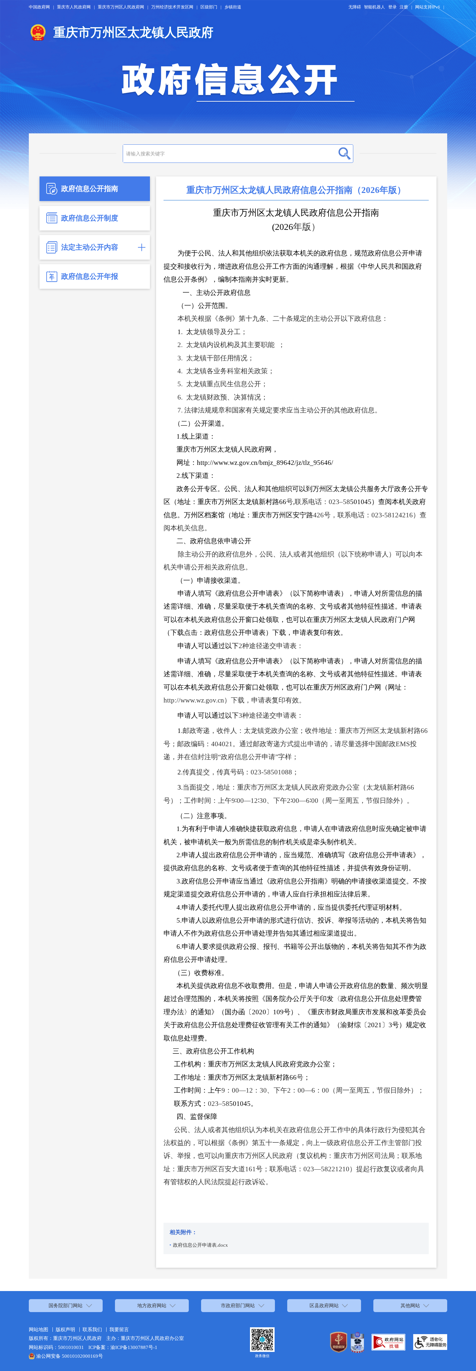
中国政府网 (39, 7)
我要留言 (119, 1329)
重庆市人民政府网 (74, 7)
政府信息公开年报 (89, 276)
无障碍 (354, 7)
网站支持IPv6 (427, 7)
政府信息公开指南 (89, 189)
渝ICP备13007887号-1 (133, 1347)
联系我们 (92, 1329)
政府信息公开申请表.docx (200, 1245)
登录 (392, 7)
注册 (404, 7)
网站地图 (38, 1329)
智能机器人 (374, 7)
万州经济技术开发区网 (172, 7)
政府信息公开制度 (89, 218)
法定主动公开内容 (89, 247)
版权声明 (65, 1329)
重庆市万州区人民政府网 (121, 7)
